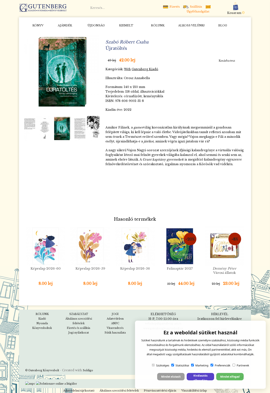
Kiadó (42, 318)
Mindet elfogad (230, 376)
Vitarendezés (115, 328)
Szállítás (195, 6)
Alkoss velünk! (191, 25)
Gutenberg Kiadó (145, 69)
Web (127, 69)
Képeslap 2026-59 (90, 268)
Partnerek (243, 365)
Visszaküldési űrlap (194, 390)
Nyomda (42, 323)
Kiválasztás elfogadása (200, 377)
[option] (61, 72)
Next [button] (95, 128)
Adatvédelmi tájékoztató (78, 390)
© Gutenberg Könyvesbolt (42, 370)
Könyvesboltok (42, 328)
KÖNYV (37, 25)
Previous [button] (29, 128)
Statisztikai (182, 365)
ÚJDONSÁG (96, 25)
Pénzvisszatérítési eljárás (160, 390)
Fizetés (174, 6)
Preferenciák (222, 365)
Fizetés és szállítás (78, 328)
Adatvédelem (115, 318)
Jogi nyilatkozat (78, 332)
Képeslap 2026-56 (135, 268)
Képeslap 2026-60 (46, 268)
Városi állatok (224, 270)
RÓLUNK (158, 25)
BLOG (222, 25)
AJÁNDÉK (65, 25)
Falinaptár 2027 (180, 268)
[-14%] (61, 71)
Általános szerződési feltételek (119, 390)
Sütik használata (115, 332)
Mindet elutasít (171, 376)
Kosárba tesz (227, 60)
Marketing (201, 365)
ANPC (115, 323)
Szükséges (162, 365)
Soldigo (88, 370)
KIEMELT (126, 25)
